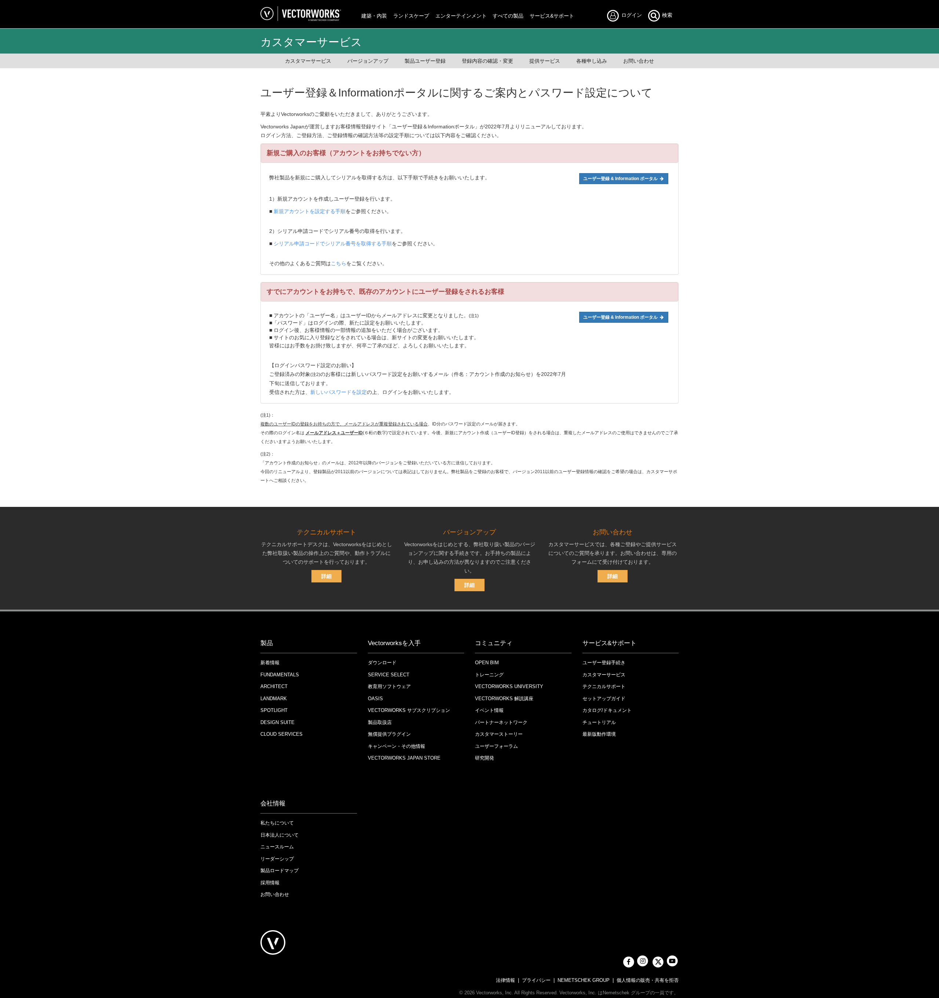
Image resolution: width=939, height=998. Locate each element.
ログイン (633, 15)
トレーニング (489, 674)
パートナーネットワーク (501, 722)
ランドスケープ (411, 16)
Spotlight (274, 710)
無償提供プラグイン (389, 734)
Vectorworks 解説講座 (504, 698)
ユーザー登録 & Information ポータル (621, 178)
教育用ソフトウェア (389, 686)
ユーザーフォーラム (496, 746)
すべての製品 (508, 16)
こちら (338, 263)
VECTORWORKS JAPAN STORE (404, 758)
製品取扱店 (380, 722)
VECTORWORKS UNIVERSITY (509, 686)
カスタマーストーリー (499, 734)
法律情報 (505, 980)
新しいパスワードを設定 (338, 392)
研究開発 (484, 758)
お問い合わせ (638, 61)
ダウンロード (382, 662)
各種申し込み (591, 61)
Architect (274, 686)
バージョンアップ (367, 61)
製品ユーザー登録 (425, 61)
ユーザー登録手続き (603, 662)
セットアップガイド (603, 698)
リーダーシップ (277, 859)
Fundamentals (279, 674)
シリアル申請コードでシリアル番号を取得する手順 (333, 243)
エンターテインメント (461, 16)
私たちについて (277, 823)
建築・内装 (374, 16)
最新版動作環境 (599, 734)
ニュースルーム (277, 846)
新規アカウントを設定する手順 (310, 211)
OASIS (375, 698)
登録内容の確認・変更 (487, 61)
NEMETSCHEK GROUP (584, 980)
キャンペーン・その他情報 (396, 746)
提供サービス (544, 61)
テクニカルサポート (603, 686)
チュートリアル (599, 722)
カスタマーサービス (308, 61)
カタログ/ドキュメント (607, 710)
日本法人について (279, 835)
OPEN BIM (487, 662)
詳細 (326, 576)
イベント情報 (489, 710)
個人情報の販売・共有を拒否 (648, 980)
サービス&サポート (552, 16)
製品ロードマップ (279, 870)
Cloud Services (281, 734)
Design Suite (277, 722)
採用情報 (269, 882)
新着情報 (269, 662)
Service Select (388, 674)
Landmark (273, 698)
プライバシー (536, 980)
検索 (666, 15)
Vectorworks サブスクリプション (409, 710)
